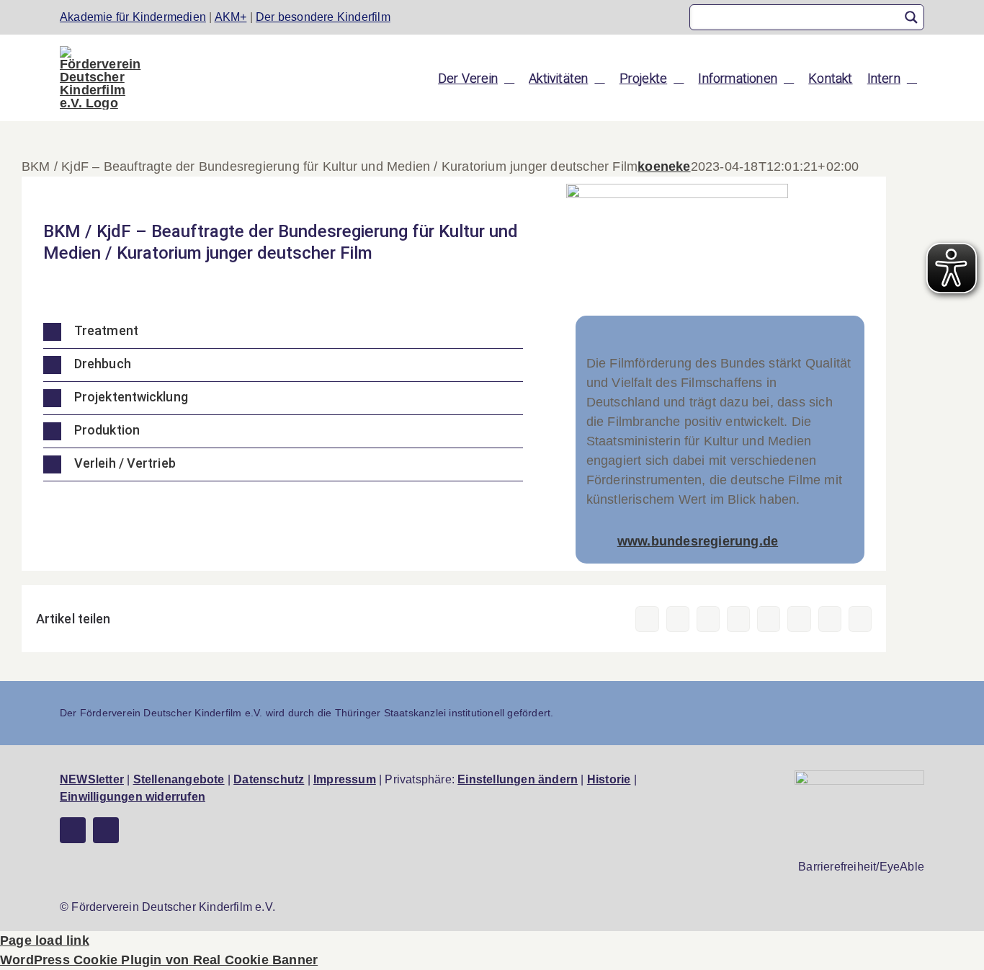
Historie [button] (609, 779)
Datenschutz (268, 779)
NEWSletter (92, 779)
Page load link (44, 940)
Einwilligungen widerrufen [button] (132, 797)
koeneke (664, 166)
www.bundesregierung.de (697, 541)
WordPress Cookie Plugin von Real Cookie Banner (159, 960)
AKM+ (231, 17)
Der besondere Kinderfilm (323, 17)
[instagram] (106, 830)
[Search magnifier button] (911, 17)
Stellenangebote (179, 779)
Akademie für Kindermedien (133, 17)
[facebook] (73, 830)
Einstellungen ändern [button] (517, 779)
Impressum (344, 779)
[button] (283, 332)
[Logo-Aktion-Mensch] (859, 777)
